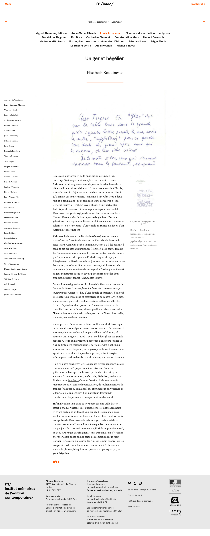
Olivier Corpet (10, 289)
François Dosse (10, 238)
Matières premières (97, 21)
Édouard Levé (137, 41)
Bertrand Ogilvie (11, 115)
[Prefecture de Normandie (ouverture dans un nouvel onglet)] (187, 487)
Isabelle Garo (10, 233)
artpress (164, 33)
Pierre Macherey (11, 192)
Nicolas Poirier (10, 253)
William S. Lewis (11, 279)
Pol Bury (76, 37)
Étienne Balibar (11, 223)
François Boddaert (12, 151)
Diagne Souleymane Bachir (16, 269)
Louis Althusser (110, 33)
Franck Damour (11, 125)
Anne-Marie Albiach (83, 33)
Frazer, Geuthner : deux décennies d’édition (96, 41)
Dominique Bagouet (54, 37)
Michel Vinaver (126, 45)
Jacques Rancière (11, 166)
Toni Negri (9, 161)
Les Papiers (117, 21)
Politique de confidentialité (140, 501)
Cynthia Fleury (11, 177)
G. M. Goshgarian (11, 264)
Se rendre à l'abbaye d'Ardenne (142, 490)
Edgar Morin (158, 41)
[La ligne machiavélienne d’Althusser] (204, 22)
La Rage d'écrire (80, 45)
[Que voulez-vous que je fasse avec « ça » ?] (6, 22)
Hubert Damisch (153, 37)
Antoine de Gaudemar (13, 100)
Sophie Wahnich (11, 187)
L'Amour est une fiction (140, 33)
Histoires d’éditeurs (52, 41)
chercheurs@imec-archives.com (61, 511)
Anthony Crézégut (12, 228)
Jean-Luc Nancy (11, 136)
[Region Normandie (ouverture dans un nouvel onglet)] (187, 501)
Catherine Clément (98, 37)
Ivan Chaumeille (11, 197)
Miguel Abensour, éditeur (51, 33)
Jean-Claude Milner (12, 294)
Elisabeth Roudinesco (14, 243)
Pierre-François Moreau (14, 105)
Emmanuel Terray (12, 202)
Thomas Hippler (11, 110)
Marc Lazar (9, 207)
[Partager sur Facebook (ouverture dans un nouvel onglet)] (57, 462)
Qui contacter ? (135, 495)
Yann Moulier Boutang (14, 258)
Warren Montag (11, 156)
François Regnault (12, 212)
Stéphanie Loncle (11, 218)
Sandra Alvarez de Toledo (15, 274)
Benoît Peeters (10, 182)
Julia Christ (9, 146)
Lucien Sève (9, 171)
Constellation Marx (127, 37)
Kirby (138, 506)
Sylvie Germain (11, 141)
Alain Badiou (9, 130)
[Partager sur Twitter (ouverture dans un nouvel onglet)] (54, 462)
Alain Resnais (104, 45)
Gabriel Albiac (10, 248)
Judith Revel (9, 284)
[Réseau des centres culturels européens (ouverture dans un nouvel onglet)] (187, 512)
